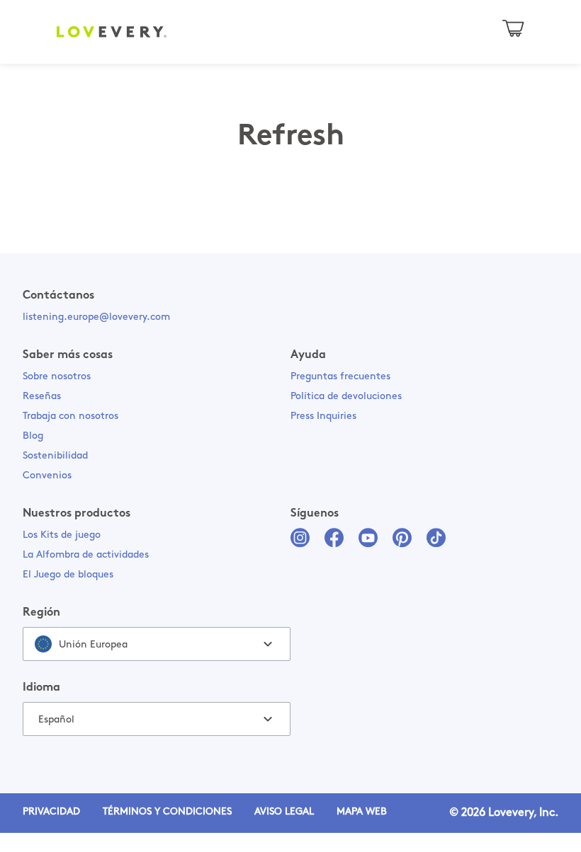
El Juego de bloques (68, 575)
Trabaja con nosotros (70, 416)
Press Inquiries (323, 416)
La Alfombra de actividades (86, 555)
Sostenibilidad (55, 456)
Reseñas (42, 396)
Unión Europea (93, 645)
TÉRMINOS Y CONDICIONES (167, 812)
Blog (33, 436)
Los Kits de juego (62, 535)
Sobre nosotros (57, 377)
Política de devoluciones (346, 396)
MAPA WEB (362, 812)
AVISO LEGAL (284, 812)
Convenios (47, 476)
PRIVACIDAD (51, 812)
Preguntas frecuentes (340, 377)
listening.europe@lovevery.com (96, 317)
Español (56, 720)
